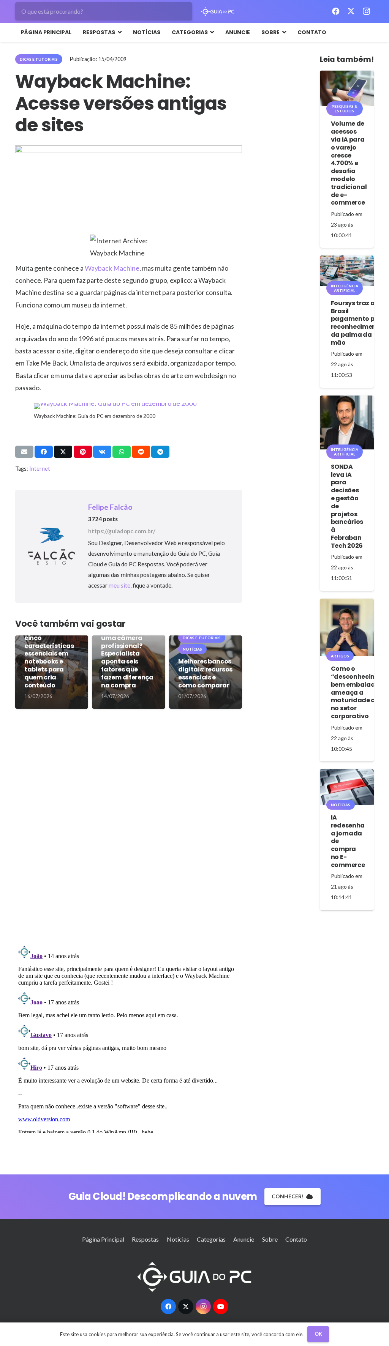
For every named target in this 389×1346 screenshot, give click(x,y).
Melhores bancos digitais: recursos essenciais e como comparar (205, 673)
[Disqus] (128, 830)
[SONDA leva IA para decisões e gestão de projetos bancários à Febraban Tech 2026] (347, 422)
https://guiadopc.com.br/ (121, 531)
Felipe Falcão (110, 507)
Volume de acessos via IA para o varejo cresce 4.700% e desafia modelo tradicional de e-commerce (349, 163)
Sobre (270, 1239)
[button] (118, 32)
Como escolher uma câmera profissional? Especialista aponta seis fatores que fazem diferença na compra (127, 658)
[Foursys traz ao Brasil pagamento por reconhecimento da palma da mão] (347, 270)
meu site (119, 585)
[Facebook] (335, 11)
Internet (39, 468)
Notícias (178, 1239)
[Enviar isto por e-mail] (24, 452)
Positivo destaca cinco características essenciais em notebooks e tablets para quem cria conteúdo (50, 658)
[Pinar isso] (83, 452)
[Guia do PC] (218, 11)
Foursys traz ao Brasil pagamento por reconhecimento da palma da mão (357, 323)
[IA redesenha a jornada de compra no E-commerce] (347, 787)
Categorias (211, 1239)
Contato (296, 1239)
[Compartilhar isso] (44, 452)
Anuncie (243, 1239)
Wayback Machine (112, 268)
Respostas (145, 1239)
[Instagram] (366, 11)
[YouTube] (220, 1306)
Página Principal (103, 1239)
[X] (351, 11)
